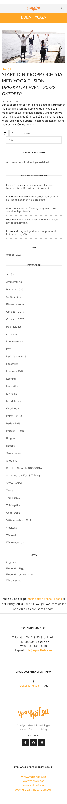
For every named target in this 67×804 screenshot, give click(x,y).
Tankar (10, 490)
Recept (10, 445)
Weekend (11, 527)
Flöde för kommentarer (19, 574)
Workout (11, 535)
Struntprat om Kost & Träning (23, 475)
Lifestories (12, 363)
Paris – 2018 (13, 423)
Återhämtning (14, 281)
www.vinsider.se (33, 781)
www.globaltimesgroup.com (34, 789)
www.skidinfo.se (33, 785)
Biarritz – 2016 (14, 289)
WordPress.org (14, 580)
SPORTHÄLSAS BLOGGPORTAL (24, 468)
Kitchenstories (14, 341)
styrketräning (14, 482)
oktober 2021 (14, 254)
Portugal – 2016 (15, 430)
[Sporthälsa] (33, 8)
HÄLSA (6, 69)
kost (8, 348)
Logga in (11, 562)
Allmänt (10, 274)
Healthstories (13, 326)
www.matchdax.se (33, 776)
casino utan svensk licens (45, 599)
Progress (11, 438)
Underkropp (13, 512)
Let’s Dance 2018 (16, 356)
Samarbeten (13, 453)
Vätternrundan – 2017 (18, 520)
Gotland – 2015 (15, 311)
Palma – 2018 (14, 415)
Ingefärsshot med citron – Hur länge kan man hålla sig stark (32, 198)
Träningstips (13, 505)
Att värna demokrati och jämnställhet (27, 162)
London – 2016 (15, 371)
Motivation (12, 386)
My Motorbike (14, 401)
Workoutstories (15, 542)
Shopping (12, 460)
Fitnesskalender (15, 304)
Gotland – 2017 (15, 319)
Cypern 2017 (13, 296)
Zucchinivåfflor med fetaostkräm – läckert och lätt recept (29, 186)
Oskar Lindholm (30, 685)
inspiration (12, 334)
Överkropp (12, 408)
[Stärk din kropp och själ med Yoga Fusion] (33, 46)
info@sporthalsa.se (39, 650)
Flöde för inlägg (15, 568)
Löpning (11, 378)
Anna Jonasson (15, 208)
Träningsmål (13, 497)
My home (11, 393)
